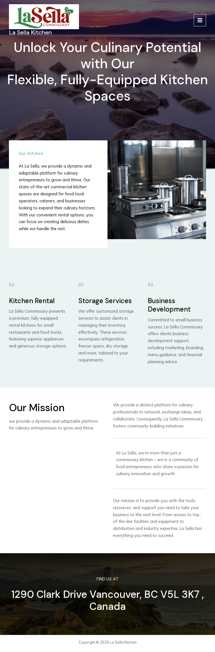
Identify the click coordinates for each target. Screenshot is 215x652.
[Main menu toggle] (200, 20)
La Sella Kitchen (30, 32)
